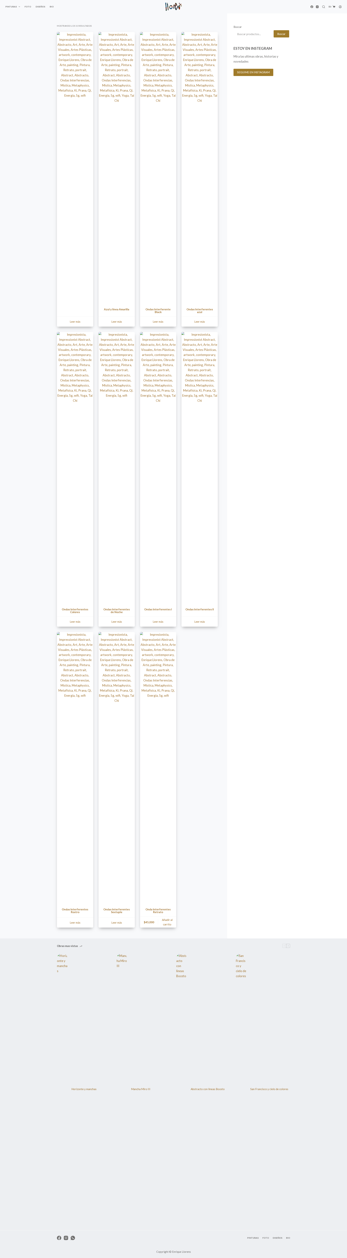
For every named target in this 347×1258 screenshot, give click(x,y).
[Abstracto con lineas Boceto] (181, 1089)
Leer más (75, 321)
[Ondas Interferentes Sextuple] (116, 768)
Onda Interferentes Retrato (158, 911)
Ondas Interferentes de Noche (116, 611)
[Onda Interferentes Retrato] (158, 768)
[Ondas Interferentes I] (158, 467)
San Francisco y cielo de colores (269, 1089)
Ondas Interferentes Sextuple (116, 911)
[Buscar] (323, 6)
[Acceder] (340, 6)
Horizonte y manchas (84, 1089)
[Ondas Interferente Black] (158, 167)
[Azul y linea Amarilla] (116, 167)
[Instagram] (317, 6)
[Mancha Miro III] (122, 1089)
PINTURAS (11, 6)
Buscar (238, 26)
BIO (52, 6)
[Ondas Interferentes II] (199, 467)
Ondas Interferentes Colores (75, 611)
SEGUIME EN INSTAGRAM (253, 72)
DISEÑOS (40, 6)
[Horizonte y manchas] (62, 1089)
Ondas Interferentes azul (200, 311)
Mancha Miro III (140, 1089)
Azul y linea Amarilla (116, 309)
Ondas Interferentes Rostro (75, 911)
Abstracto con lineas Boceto (208, 1089)
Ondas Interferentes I (158, 609)
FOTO (28, 6)
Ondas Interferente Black (158, 311)
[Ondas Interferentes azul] (199, 167)
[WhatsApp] (73, 1238)
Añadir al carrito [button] (167, 922)
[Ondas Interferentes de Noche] (116, 467)
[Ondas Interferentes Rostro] (75, 768)
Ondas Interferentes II (199, 609)
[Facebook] (311, 6)
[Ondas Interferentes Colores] (75, 467)
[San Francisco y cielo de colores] (241, 1089)
